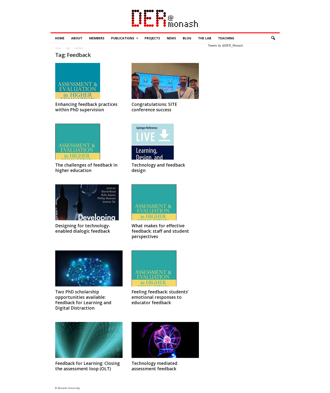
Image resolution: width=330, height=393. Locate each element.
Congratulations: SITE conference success (154, 107)
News (171, 38)
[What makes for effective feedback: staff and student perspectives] (165, 202)
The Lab (204, 38)
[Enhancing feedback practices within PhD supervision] (89, 81)
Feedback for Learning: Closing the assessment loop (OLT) (87, 366)
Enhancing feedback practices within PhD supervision (86, 107)
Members (96, 38)
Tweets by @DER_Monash (225, 45)
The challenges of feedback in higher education (86, 167)
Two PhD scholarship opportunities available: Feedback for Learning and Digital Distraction (83, 300)
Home (59, 38)
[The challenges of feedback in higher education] (89, 142)
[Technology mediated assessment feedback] (165, 340)
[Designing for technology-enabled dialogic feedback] (89, 202)
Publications (122, 38)
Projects (152, 38)
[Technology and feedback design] (165, 142)
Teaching (226, 38)
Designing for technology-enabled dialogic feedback (82, 228)
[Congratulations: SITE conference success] (165, 81)
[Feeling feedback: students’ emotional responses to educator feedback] (165, 268)
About (76, 38)
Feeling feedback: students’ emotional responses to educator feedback (160, 297)
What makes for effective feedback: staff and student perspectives (160, 231)
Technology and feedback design (158, 167)
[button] (273, 38)
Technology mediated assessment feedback (154, 366)
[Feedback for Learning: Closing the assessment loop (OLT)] (89, 340)
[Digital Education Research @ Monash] (165, 19)
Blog (187, 38)
